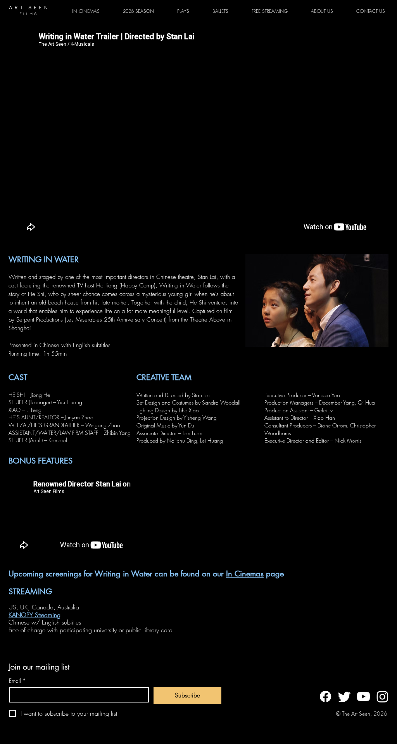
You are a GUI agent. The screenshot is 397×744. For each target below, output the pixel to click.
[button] (183, 11)
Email (17, 680)
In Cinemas (245, 574)
